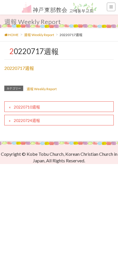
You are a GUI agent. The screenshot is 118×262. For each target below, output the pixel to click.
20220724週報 (27, 120)
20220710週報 (27, 107)
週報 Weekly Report (42, 89)
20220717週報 (19, 68)
